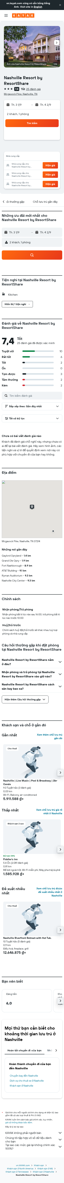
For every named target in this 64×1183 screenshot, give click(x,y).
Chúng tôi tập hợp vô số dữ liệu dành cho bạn (28, 1139)
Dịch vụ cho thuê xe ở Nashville (27, 1080)
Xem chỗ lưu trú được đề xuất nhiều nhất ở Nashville (49, 892)
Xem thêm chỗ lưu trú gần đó (49, 736)
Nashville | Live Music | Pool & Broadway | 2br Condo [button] (30, 782)
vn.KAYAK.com (23, 1165)
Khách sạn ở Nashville (21, 1085)
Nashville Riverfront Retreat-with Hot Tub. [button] (27, 938)
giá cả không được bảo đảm (18, 1122)
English (38, 6)
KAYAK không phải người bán (23, 1133)
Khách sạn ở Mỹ (45, 1168)
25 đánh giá (33, 89)
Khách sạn (39, 1165)
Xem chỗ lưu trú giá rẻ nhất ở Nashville (49, 811)
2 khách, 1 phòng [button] (18, 114)
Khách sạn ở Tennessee (17, 1171)
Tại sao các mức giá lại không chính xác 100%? (30, 1146)
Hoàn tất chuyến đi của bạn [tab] (24, 1050)
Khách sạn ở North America (20, 1168)
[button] (60, 5)
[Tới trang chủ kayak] (23, 15)
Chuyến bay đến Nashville (24, 1075)
